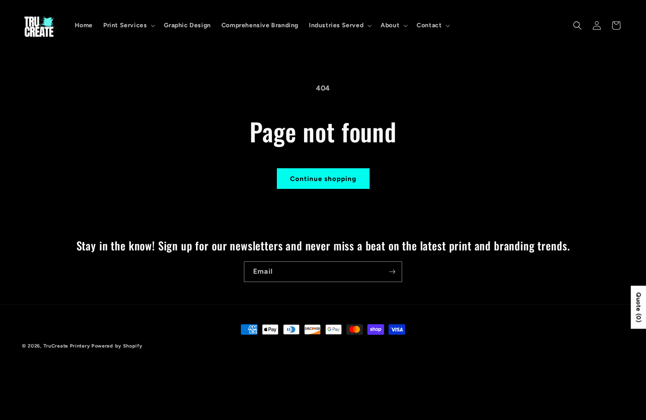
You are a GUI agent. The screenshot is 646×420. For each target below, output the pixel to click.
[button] (128, 25)
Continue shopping (323, 179)
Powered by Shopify (116, 346)
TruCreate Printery (67, 346)
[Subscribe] (392, 271)
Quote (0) (638, 307)
